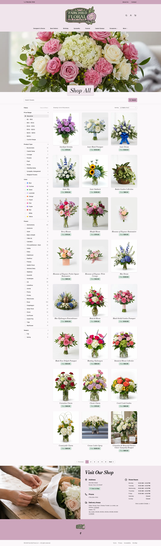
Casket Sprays (99, 28)
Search (134, 100)
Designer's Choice (39, 28)
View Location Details (141, 503)
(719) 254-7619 (30, 2)
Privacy (120, 543)
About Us (125, 2)
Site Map (134, 543)
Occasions (113, 28)
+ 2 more (91, 514)
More (124, 28)
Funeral (87, 28)
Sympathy (77, 28)
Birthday (65, 28)
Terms (114, 543)
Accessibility (127, 543)
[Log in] (131, 15)
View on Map (95, 488)
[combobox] (128, 107)
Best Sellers (54, 28)
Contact (133, 2)
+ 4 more (96, 507)
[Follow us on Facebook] (80, 533)
